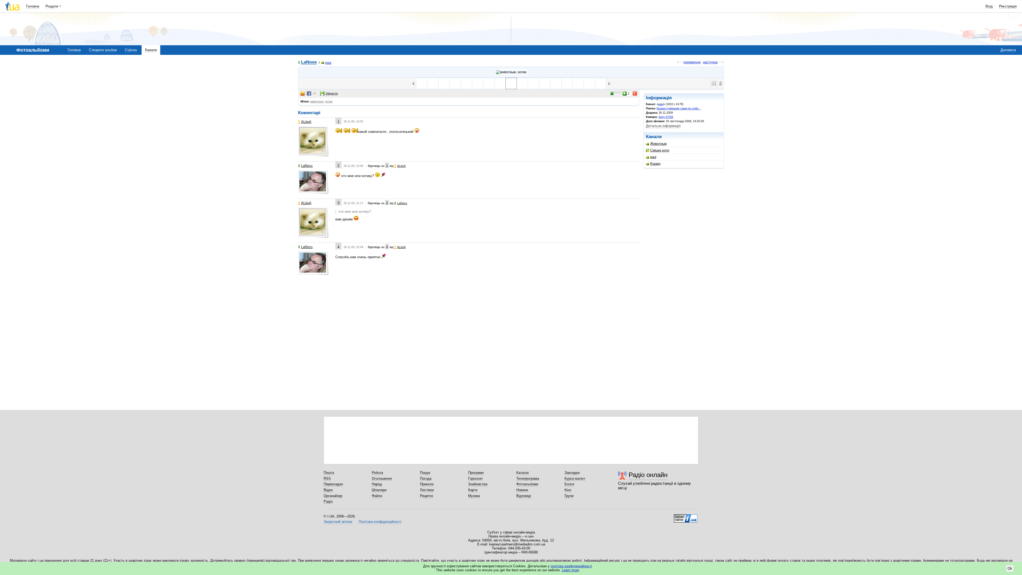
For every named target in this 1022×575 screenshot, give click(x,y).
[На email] (302, 93)
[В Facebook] (309, 93)
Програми (476, 473)
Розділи (52, 6)
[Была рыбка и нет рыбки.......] (421, 83)
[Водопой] (433, 83)
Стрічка (131, 50)
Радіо (328, 501)
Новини (522, 490)
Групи (569, 496)
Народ (377, 484)
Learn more (570, 570)
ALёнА (306, 122)
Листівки (427, 490)
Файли (377, 496)
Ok (1010, 568)
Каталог (522, 473)
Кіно (567, 490)
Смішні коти (659, 150)
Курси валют (574, 478)
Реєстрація (1008, 6)
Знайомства (477, 484)
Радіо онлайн (648, 474)
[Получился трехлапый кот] (455, 83)
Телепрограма (527, 478)
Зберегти (331, 93)
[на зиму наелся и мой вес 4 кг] (589, 83)
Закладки (572, 473)
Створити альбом (103, 50)
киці (328, 63)
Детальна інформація (663, 126)
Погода (425, 478)
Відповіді (523, 496)
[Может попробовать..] (444, 83)
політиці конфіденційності (571, 566)
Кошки (655, 164)
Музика (474, 496)
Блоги (569, 484)
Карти (472, 490)
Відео (328, 490)
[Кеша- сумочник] (488, 83)
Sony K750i (665, 116)
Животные (658, 144)
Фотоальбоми (527, 484)
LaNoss (309, 62)
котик (328, 101)
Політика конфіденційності (380, 522)
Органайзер (333, 496)
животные (317, 101)
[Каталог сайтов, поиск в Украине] (685, 516)
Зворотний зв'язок (338, 522)
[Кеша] (477, 83)
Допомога (1008, 50)
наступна (710, 62)
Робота (377, 473)
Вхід (989, 6)
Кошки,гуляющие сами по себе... (679, 108)
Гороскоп (475, 478)
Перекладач (333, 484)
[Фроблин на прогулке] (466, 83)
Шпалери (379, 490)
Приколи (427, 484)
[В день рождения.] (567, 83)
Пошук (425, 473)
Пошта (329, 473)
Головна (32, 6)
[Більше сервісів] (314, 93)
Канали (151, 50)
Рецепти (426, 496)
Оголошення (382, 478)
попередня (691, 62)
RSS (327, 478)
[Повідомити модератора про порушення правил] (635, 93)
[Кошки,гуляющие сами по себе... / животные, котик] (511, 72)
